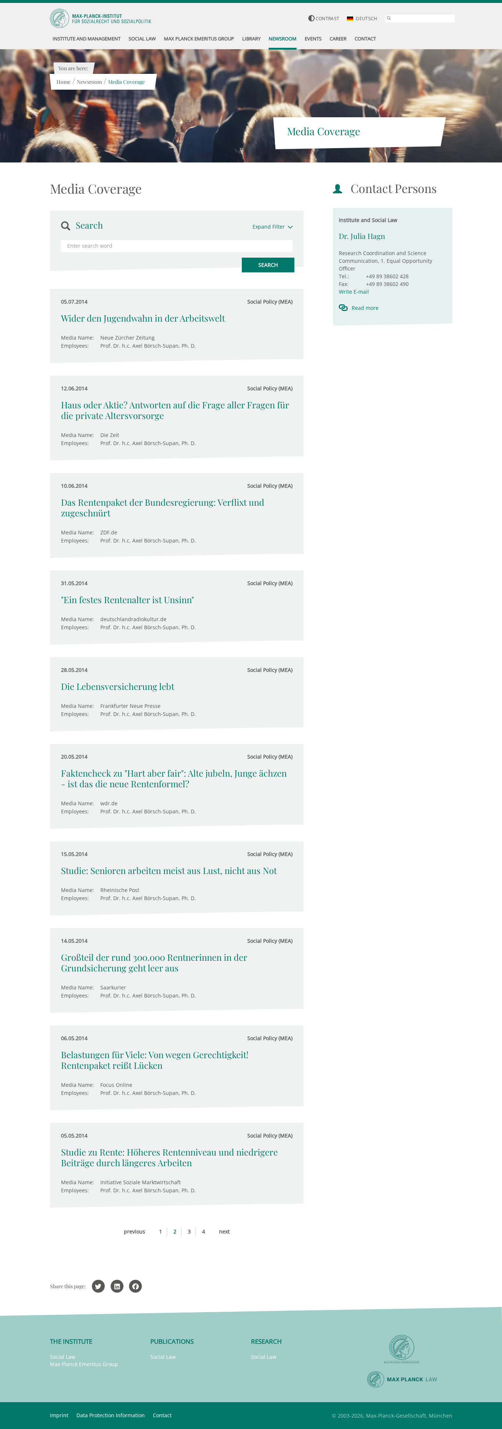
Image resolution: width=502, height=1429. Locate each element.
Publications (172, 1341)
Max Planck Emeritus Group (84, 1364)
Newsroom (89, 81)
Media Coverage (126, 81)
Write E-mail (354, 291)
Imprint (59, 1415)
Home (64, 81)
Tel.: (344, 276)
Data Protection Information (110, 1415)
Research (266, 1341)
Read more (365, 307)
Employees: (75, 345)
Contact (162, 1415)
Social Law (62, 1356)
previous (134, 1231)
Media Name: (77, 337)
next (224, 1231)
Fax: (343, 283)
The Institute (71, 1341)
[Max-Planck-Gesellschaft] (402, 1349)
